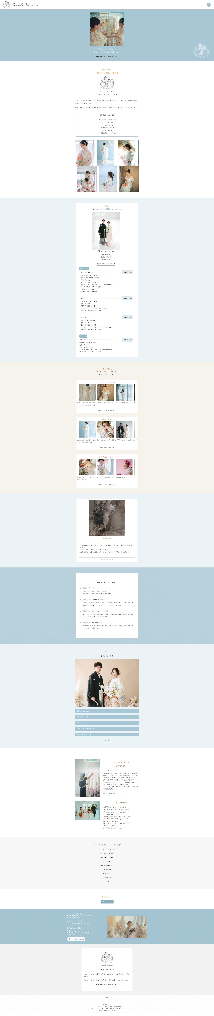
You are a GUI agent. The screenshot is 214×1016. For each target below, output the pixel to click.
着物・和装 (107, 420)
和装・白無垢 (107, 861)
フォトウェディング (97, 209)
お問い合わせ (107, 873)
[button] (209, 5)
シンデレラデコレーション (75, 917)
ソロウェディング (117, 209)
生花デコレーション (107, 457)
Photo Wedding (106, 251)
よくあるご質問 (107, 877)
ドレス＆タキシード (107, 857)
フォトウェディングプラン (107, 849)
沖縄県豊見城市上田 (74, 928)
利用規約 (107, 997)
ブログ (107, 881)
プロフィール (107, 869)
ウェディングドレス (107, 382)
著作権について (107, 1004)
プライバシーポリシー (107, 1001)
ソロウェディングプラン (107, 853)
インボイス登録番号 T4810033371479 (107, 1010)
